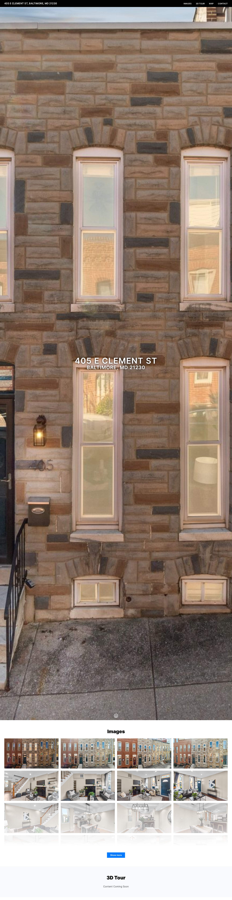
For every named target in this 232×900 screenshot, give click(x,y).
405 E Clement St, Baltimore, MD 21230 (30, 3)
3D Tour (200, 3)
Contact (223, 3)
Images (188, 3)
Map (211, 3)
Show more (116, 855)
